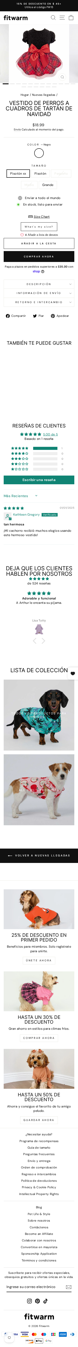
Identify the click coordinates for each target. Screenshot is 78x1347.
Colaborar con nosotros (39, 1240)
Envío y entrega (39, 1161)
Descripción (39, 284)
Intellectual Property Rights (39, 1194)
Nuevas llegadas (43, 95)
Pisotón (40, 173)
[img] (14, 508)
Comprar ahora (39, 256)
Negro (39, 153)
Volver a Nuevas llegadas (42, 855)
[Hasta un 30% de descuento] (39, 991)
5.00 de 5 (50, 434)
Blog (39, 1207)
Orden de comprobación (39, 1167)
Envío (17, 129)
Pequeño (61, 173)
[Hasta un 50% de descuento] (39, 1069)
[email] (69, 1287)
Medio (29, 185)
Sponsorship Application (39, 1254)
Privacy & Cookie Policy (39, 1187)
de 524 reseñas (38, 583)
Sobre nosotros (39, 1220)
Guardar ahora (39, 1120)
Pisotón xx (18, 173)
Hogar (25, 95)
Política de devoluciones (39, 1181)
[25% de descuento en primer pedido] (39, 909)
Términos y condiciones (39, 1260)
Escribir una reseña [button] (39, 480)
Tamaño (39, 165)
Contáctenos (39, 1227)
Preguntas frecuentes (39, 1154)
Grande (47, 185)
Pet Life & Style (39, 1214)
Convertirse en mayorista (39, 1247)
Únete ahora (39, 960)
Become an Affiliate (39, 1234)
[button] (20, 448)
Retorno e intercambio (39, 302)
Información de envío (39, 293)
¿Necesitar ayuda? (39, 1134)
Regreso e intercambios (39, 1174)
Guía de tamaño (39, 1148)
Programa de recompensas (39, 1141)
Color (39, 144)
